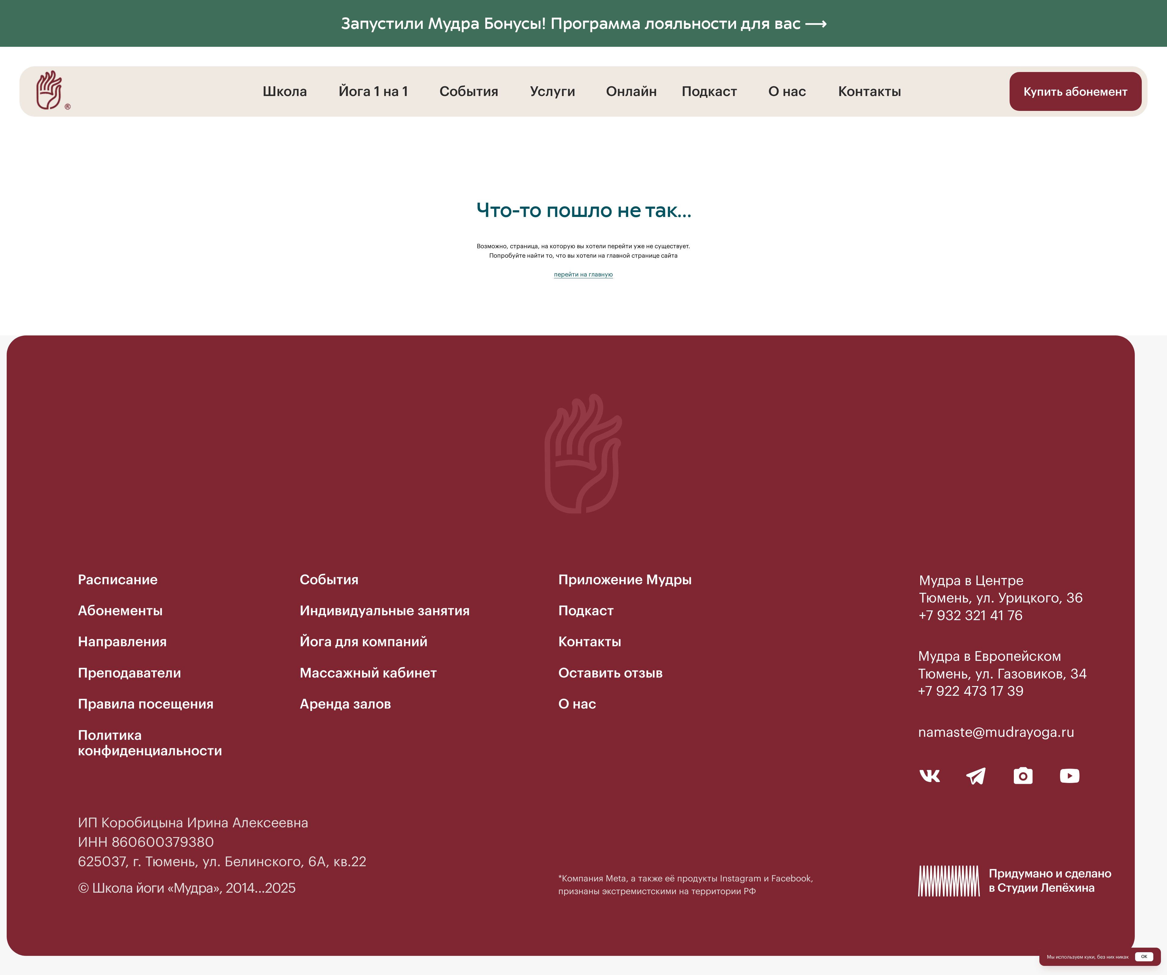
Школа (285, 91)
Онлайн (631, 91)
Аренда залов (345, 703)
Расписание (118, 579)
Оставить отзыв (610, 672)
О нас (787, 91)
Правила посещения (146, 703)
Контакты (869, 91)
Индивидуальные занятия (385, 610)
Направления (122, 641)
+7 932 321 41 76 (971, 615)
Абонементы (120, 610)
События (468, 91)
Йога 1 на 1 (373, 91)
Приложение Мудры (625, 579)
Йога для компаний (364, 641)
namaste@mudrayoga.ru (996, 731)
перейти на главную (583, 274)
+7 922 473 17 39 (971, 690)
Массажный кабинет (368, 672)
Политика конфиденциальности (150, 742)
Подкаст (709, 91)
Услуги (552, 91)
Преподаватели (129, 672)
